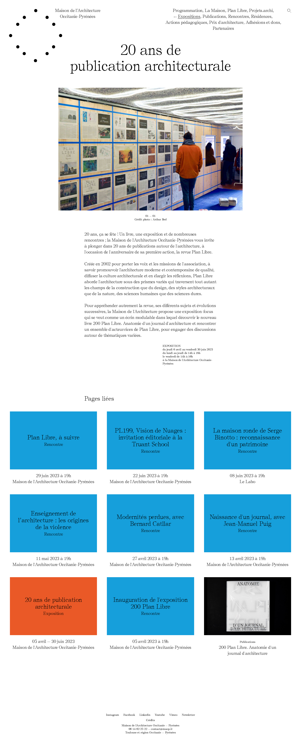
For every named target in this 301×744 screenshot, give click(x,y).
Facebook (129, 714)
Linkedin (144, 714)
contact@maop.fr (161, 729)
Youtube (160, 714)
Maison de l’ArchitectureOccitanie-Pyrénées (77, 13)
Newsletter (188, 714)
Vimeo (173, 714)
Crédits (150, 720)
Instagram (112, 714)
